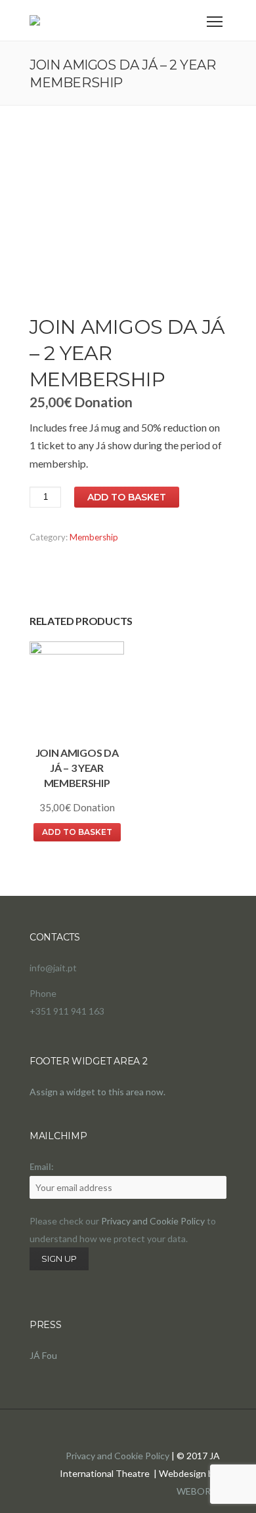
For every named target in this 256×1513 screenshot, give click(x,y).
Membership (94, 537)
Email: (41, 1166)
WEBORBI (198, 1491)
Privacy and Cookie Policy (153, 1220)
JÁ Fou (43, 1355)
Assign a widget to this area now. (97, 1091)
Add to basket (126, 497)
